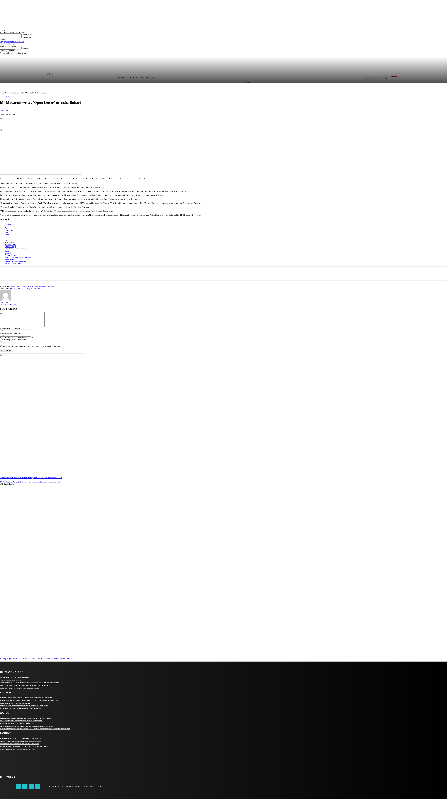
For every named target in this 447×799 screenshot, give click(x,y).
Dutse (7, 251)
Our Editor (4, 110)
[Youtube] (37, 786)
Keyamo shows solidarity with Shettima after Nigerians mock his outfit (25, 746)
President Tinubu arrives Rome (10, 680)
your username (27, 35)
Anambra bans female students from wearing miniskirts (19, 744)
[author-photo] (5, 300)
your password (27, 37)
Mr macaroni (9, 259)
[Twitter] (12, 122)
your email (25, 48)
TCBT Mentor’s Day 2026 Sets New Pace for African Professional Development (30, 482)
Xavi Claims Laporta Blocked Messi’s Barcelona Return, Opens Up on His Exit (26, 718)
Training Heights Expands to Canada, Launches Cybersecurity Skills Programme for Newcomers (35, 659)
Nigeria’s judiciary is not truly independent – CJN (26, 288)
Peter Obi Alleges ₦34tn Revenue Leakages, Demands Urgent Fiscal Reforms (26, 697)
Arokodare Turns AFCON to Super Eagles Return (16, 723)
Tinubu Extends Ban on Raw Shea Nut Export (15, 703)
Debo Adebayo (10, 247)
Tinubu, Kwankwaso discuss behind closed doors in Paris (19, 688)
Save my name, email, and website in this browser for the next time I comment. (31, 346)
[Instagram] (24, 786)
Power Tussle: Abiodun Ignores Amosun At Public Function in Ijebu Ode (24, 685)
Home (2, 93)
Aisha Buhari (9, 243)
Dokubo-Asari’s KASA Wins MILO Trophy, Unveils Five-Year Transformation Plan (31, 478)
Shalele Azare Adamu (13, 263)
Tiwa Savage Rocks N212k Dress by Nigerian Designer (17, 749)
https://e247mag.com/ (8, 304)
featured (8, 253)
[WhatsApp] (29, 122)
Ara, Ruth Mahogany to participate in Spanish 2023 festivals (20, 741)
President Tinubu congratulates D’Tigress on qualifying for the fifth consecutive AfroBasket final (35, 729)
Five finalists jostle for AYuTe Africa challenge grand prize (32, 286)
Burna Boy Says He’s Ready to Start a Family (15, 677)
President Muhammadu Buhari (16, 261)
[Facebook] (4, 122)
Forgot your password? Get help (12, 42)
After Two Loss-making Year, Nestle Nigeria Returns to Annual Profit (24, 705)
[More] (37, 122)
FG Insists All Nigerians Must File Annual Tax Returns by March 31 (22, 708)
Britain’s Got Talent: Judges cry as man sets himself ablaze (20, 738)
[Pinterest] (20, 122)
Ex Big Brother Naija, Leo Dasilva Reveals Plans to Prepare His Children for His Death (29, 682)
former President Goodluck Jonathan (18, 257)
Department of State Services (15, 249)
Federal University (11, 255)
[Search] (386, 78)
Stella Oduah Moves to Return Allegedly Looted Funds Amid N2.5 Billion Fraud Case (29, 700)
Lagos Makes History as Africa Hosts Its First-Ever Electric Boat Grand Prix (26, 726)
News (7, 93)
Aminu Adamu (10, 245)
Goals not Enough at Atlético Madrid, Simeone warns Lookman (21, 720)
